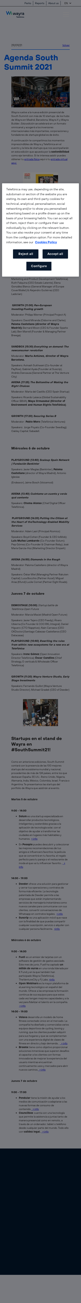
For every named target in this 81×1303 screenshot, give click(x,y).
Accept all (55, 254)
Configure (39, 266)
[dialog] (40, 230)
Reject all (25, 254)
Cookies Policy (46, 242)
